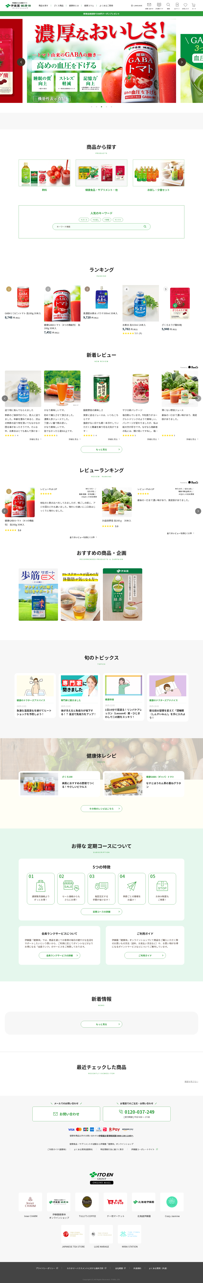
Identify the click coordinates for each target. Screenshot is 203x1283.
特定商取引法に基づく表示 (112, 1149)
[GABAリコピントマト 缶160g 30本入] (23, 297)
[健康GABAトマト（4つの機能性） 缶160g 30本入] (62, 303)
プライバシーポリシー (45, 1268)
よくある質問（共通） (158, 1268)
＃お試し (96, 219)
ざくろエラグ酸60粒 (172, 324)
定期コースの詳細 (101, 911)
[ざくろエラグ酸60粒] (180, 303)
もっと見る (101, 449)
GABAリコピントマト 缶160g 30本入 (23, 313)
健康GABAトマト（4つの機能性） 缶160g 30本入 (62, 326)
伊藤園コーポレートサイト (143, 1149)
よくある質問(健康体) (83, 1149)
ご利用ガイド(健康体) (56, 1149)
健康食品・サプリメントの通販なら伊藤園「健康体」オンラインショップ (101, 1144)
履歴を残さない (191, 1081)
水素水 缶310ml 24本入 (134, 324)
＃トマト (118, 219)
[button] (21, 62)
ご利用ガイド (145, 955)
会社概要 (119, 1268)
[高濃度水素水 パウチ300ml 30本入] (101, 297)
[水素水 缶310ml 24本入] (140, 303)
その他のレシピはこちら (101, 808)
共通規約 (137, 1268)
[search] (145, 226)
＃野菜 (106, 219)
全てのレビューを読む (81, 537)
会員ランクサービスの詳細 (59, 955)
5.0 (19, 530)
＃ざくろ (84, 219)
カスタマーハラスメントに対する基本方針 (85, 1268)
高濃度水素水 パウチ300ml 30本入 (100, 313)
